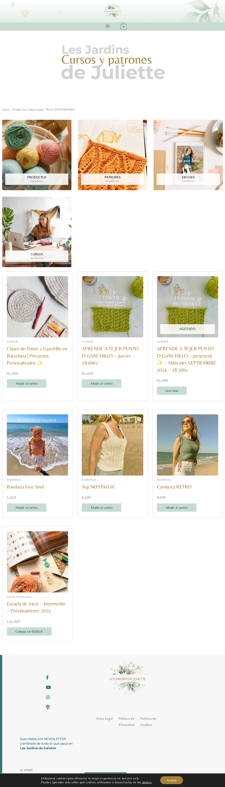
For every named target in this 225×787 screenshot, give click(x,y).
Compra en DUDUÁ (29, 631)
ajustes (147, 782)
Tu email (26, 770)
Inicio (6, 109)
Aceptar (171, 780)
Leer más (172, 390)
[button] (107, 26)
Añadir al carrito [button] (27, 383)
